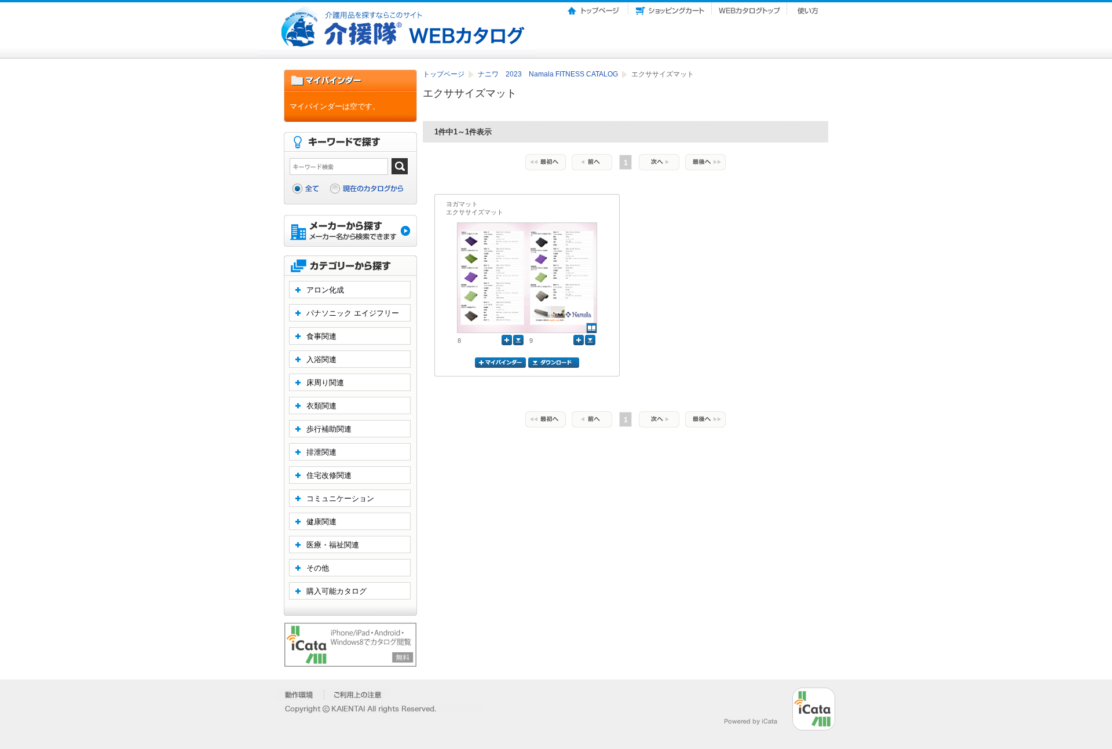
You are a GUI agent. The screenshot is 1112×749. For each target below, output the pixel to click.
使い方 (809, 7)
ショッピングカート (670, 7)
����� (299, 694)
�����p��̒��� (357, 694)
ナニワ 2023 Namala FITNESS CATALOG (549, 74)
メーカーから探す (350, 232)
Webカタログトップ (749, 7)
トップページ (594, 7)
